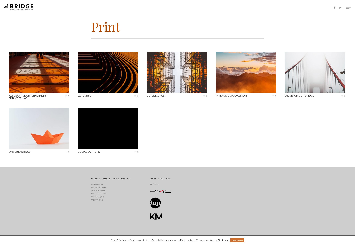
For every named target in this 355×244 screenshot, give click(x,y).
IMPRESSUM (154, 184)
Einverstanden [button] (237, 240)
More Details (39, 70)
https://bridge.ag (97, 200)
